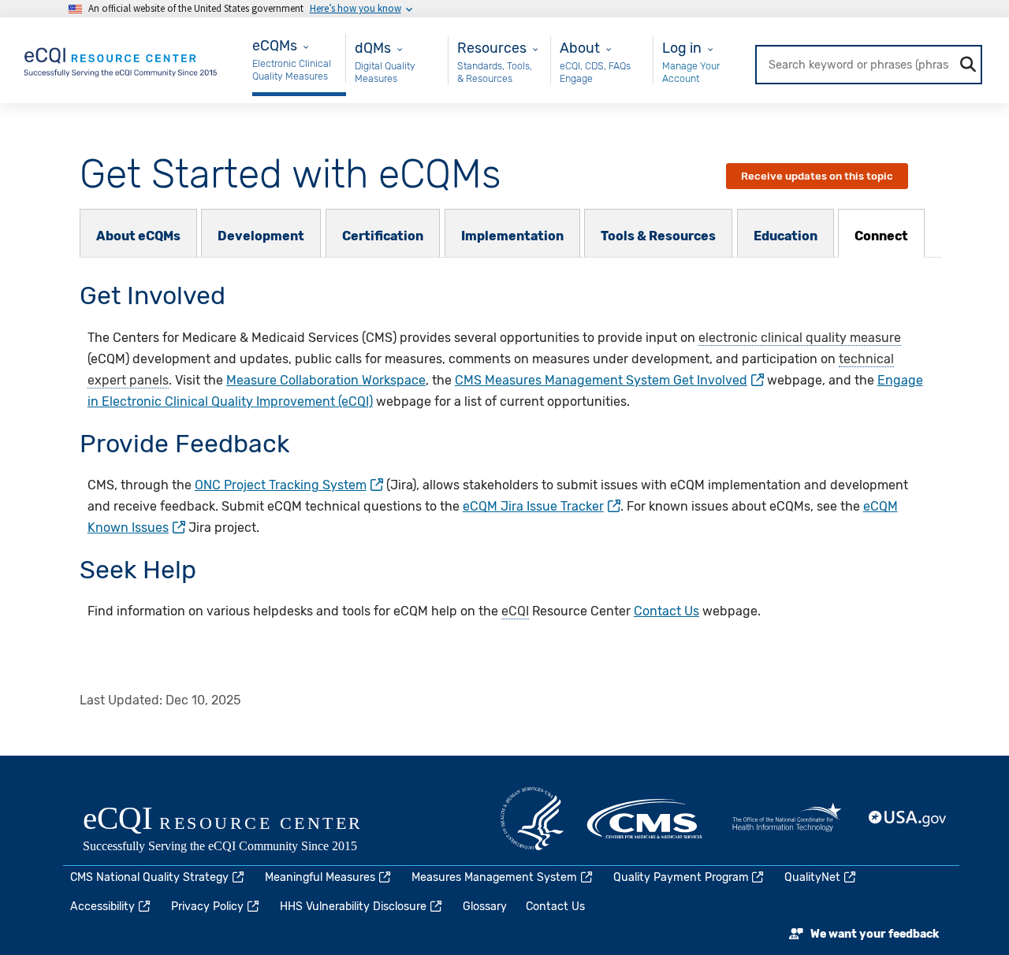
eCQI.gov (240, 830)
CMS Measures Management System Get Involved (601, 380)
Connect (881, 236)
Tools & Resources (658, 236)
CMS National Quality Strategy (149, 877)
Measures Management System (494, 877)
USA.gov (908, 819)
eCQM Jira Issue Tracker (533, 506)
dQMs (373, 47)
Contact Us (666, 611)
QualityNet (812, 877)
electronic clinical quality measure (799, 337)
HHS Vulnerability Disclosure (353, 906)
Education (785, 236)
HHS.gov (532, 818)
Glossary (485, 906)
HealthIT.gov (787, 818)
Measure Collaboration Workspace (326, 380)
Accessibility (102, 906)
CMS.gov (645, 818)
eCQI (515, 611)
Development (261, 236)
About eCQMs (138, 236)
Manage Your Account (691, 72)
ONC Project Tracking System (281, 485)
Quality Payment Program (681, 877)
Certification (382, 236)
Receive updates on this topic (817, 176)
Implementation (512, 236)
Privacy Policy (207, 906)
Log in (682, 47)
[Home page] (121, 59)
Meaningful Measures (320, 877)
